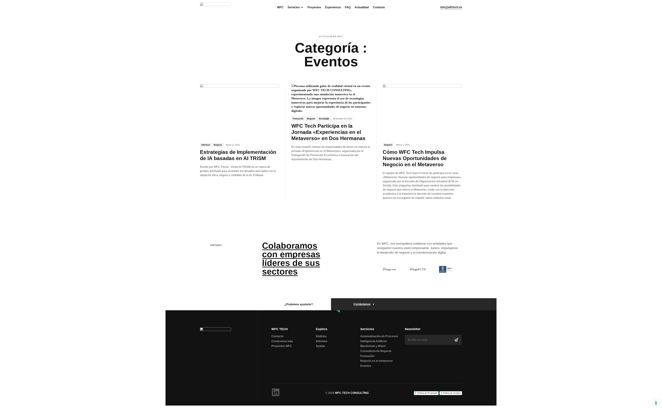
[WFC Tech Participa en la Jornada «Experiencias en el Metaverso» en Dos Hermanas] (330, 98)
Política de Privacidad (427, 393)
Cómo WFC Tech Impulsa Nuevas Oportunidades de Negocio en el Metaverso (415, 158)
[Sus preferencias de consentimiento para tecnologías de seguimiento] (656, 403)
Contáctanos (362, 304)
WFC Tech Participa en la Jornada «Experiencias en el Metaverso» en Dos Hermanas (328, 132)
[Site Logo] (215, 7)
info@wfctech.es (451, 7)
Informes (205, 145)
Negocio (218, 145)
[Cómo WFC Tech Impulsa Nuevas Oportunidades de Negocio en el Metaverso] (422, 111)
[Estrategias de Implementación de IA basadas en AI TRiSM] (239, 111)
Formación (298, 118)
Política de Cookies (452, 393)
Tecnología (324, 118)
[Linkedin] (275, 392)
